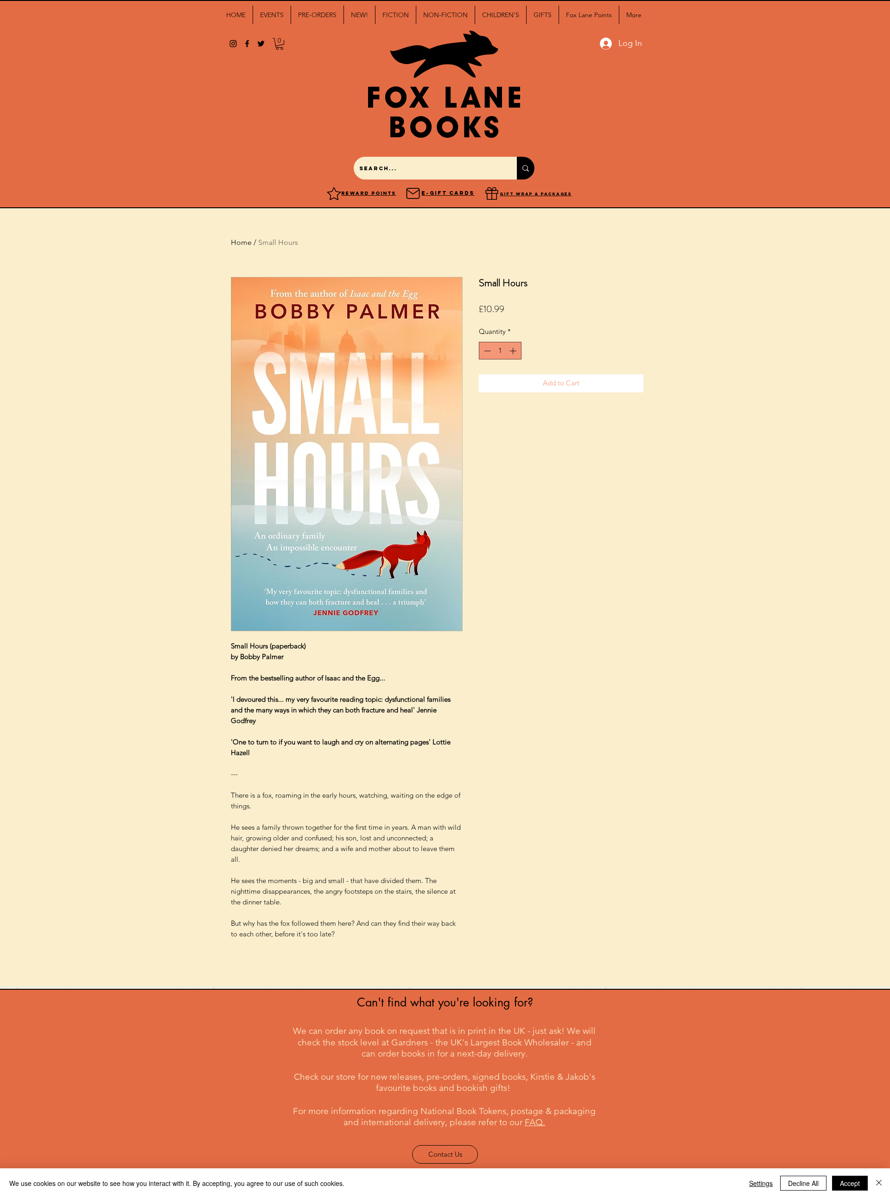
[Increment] (514, 350)
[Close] (878, 1183)
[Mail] (413, 193)
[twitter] (261, 43)
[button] (272, 15)
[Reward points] (334, 193)
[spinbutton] (500, 350)
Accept (850, 1183)
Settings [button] (761, 1183)
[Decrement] (486, 350)
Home (241, 242)
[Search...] (525, 168)
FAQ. (535, 1122)
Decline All (803, 1183)
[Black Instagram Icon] (233, 43)
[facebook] (247, 43)
